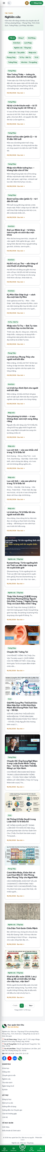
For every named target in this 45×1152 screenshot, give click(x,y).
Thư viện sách (7, 1083)
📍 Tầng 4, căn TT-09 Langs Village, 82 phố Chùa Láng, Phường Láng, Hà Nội (21, 1040)
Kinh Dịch (16, 43)
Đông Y (21, 38)
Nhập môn (32, 53)
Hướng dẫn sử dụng (9, 1107)
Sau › (31, 1006)
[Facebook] (4, 1058)
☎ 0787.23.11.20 (8, 1053)
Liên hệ (5, 1117)
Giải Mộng (31, 38)
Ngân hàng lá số (8, 1086)
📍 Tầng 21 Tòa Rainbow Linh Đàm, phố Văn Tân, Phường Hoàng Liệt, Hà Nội (21, 1049)
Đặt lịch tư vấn (7, 1103)
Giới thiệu (5, 1127)
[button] (9, 3)
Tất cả (12, 38)
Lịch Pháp (28, 43)
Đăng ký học (6, 1099)
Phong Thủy (11, 57)
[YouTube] (9, 1058)
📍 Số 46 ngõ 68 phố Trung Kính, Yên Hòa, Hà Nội (21, 1045)
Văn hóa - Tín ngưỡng (29, 62)
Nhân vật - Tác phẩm (17, 53)
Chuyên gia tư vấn (9, 1075)
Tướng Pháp (12, 62)
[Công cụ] (27, 3)
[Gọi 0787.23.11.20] (20, 1058)
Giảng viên (6, 1072)
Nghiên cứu (6, 1079)
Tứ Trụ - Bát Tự (25, 57)
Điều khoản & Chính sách (11, 1131)
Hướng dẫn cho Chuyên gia (12, 1110)
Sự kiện (5, 1090)
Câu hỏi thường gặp (9, 1114)
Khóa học (5, 1068)
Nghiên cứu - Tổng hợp (22, 48)
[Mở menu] (4, 3)
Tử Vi (36, 57)
